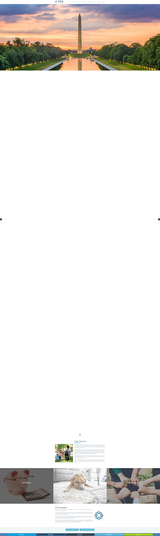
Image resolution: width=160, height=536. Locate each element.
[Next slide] (159, 219)
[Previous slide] (1, 219)
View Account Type (72, 529)
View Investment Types (87, 529)
